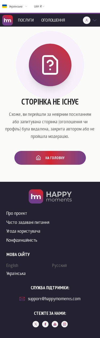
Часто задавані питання (28, 222)
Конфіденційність (21, 240)
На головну (55, 157)
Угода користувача (23, 231)
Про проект (16, 213)
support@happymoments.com (54, 298)
